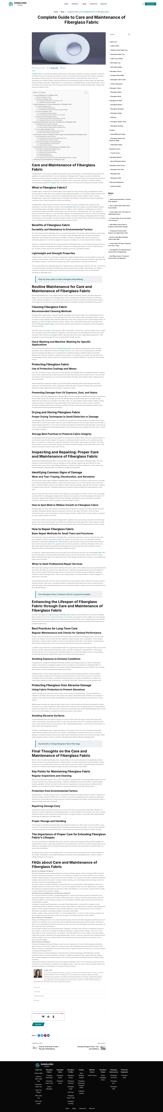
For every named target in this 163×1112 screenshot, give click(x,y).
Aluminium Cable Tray (118, 54)
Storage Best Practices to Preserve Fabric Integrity (50, 120)
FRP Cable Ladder (116, 67)
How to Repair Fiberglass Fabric (45, 129)
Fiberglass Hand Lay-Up (117, 165)
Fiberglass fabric (37, 74)
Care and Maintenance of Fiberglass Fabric (46, 95)
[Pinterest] (45, 1035)
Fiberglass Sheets (115, 157)
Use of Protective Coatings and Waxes (48, 113)
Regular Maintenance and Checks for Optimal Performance (52, 138)
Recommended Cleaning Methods (47, 108)
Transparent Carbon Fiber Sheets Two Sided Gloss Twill (117, 232)
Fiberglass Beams (116, 104)
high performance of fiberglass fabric (60, 614)
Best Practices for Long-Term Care (46, 136)
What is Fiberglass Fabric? (44, 97)
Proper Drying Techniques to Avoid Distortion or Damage (52, 118)
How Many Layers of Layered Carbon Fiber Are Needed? (118, 257)
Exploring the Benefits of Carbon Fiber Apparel (119, 200)
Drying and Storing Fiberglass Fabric (47, 116)
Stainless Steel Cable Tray (119, 50)
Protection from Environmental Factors (48, 152)
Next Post (101, 1043)
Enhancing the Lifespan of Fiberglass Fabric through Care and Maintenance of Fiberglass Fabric (60, 134)
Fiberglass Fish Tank (117, 169)
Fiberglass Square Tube (118, 121)
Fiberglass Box (115, 174)
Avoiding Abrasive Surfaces (45, 145)
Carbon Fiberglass (117, 84)
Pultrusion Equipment (116, 182)
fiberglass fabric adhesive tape (58, 541)
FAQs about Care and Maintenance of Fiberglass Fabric (49, 159)
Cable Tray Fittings (117, 58)
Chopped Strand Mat (117, 75)
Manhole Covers (115, 149)
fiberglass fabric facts (73, 207)
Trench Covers (115, 153)
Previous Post (38, 1043)
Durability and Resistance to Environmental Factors (51, 100)
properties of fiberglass (50, 182)
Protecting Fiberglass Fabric (44, 111)
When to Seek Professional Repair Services (49, 132)
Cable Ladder (115, 46)
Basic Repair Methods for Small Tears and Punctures (51, 131)
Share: (34, 1035)
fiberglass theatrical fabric (46, 324)
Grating (112, 130)
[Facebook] (39, 1035)
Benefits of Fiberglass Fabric (44, 99)
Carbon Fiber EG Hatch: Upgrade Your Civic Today (119, 244)
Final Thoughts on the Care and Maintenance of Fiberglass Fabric (52, 147)
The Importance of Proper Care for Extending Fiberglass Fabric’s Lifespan (57, 157)
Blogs (62, 12)
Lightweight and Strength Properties (47, 102)
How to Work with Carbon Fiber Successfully (119, 207)
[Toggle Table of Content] (85, 92)
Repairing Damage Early (45, 154)
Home (56, 12)
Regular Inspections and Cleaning (47, 150)
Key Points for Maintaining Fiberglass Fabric (49, 149)
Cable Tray (113, 42)
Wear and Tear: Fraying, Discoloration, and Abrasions (51, 125)
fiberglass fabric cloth (98, 552)
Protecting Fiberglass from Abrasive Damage (49, 141)
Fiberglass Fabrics (116, 71)
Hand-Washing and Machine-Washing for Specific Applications (53, 109)
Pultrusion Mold (116, 186)
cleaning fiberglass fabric (63, 348)
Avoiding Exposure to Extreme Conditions (48, 140)
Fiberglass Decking (117, 126)
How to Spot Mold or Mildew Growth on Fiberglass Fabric (52, 127)
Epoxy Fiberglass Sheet (118, 161)
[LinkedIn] (48, 1035)
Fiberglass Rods (116, 96)
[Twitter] (42, 1035)
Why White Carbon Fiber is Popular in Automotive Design (118, 225)
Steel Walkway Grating (118, 134)
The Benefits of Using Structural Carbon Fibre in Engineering (119, 251)
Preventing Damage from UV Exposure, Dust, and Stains (52, 114)
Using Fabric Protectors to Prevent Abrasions (49, 143)
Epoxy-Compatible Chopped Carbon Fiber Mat (118, 238)
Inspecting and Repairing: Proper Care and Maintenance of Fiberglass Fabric (55, 122)
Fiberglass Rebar (116, 92)
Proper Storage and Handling (46, 155)
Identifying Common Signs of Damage (47, 124)
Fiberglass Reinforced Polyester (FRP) (117, 139)
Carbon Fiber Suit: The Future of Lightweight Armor (119, 213)
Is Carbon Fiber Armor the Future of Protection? (119, 219)
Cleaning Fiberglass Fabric (44, 106)
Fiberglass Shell (116, 178)
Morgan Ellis (54, 68)
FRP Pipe (113, 117)
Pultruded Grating (116, 145)
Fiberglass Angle (116, 113)
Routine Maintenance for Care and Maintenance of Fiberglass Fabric (53, 104)
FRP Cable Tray (115, 63)
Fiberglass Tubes (115, 88)
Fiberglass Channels (117, 109)
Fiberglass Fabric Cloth (118, 79)
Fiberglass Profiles (116, 100)
